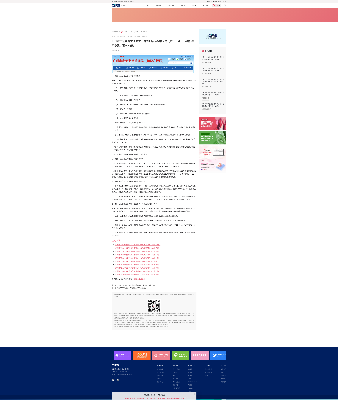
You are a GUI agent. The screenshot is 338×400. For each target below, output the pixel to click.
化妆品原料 (129, 37)
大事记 (223, 372)
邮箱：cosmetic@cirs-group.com (173, 398)
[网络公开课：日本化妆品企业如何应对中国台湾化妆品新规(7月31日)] (212, 123)
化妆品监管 (137, 37)
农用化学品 (176, 382)
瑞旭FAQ (144, 37)
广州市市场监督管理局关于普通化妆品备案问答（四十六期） (213, 94)
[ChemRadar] (219, 355)
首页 (148, 5)
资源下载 (183, 5)
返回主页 (209, 1)
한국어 (219, 1)
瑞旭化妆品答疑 (139, 279)
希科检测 (114, 1)
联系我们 (223, 379)
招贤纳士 (223, 382)
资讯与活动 (170, 5)
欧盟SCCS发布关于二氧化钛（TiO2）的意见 (131, 288)
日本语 (224, 1)
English (215, 1)
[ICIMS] (122, 355)
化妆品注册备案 (121, 37)
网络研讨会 (208, 369)
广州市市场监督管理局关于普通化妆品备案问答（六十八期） (213, 58)
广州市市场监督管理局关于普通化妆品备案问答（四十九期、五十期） (213, 81)
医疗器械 (175, 379)
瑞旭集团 (115, 32)
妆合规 (194, 5)
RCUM (190, 388)
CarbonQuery (192, 382)
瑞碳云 (190, 385)
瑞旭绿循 (126, 1)
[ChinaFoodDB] (180, 355)
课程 (206, 375)
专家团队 (223, 375)
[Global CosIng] (161, 355)
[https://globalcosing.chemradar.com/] (212, 166)
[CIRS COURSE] (200, 355)
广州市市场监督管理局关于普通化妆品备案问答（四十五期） (213, 105)
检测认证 (175, 385)
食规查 (190, 375)
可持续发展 (176, 388)
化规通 (190, 369)
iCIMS (190, 391)
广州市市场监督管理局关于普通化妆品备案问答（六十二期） (136, 285)
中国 (113, 37)
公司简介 (223, 369)
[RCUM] (142, 355)
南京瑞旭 (132, 1)
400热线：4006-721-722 (119, 372)
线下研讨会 (208, 372)
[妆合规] (212, 152)
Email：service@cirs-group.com (122, 374)
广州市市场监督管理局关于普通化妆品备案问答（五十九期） (213, 69)
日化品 (125, 32)
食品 (174, 375)
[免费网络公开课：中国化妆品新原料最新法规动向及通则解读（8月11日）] (212, 137)
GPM (189, 379)
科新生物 (120, 1)
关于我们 (205, 5)
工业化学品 (176, 369)
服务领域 (158, 5)
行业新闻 (144, 32)
